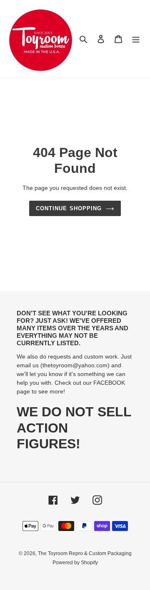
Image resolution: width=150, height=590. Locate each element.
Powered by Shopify (75, 562)
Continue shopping (69, 208)
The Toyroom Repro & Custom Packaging (85, 553)
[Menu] (136, 39)
